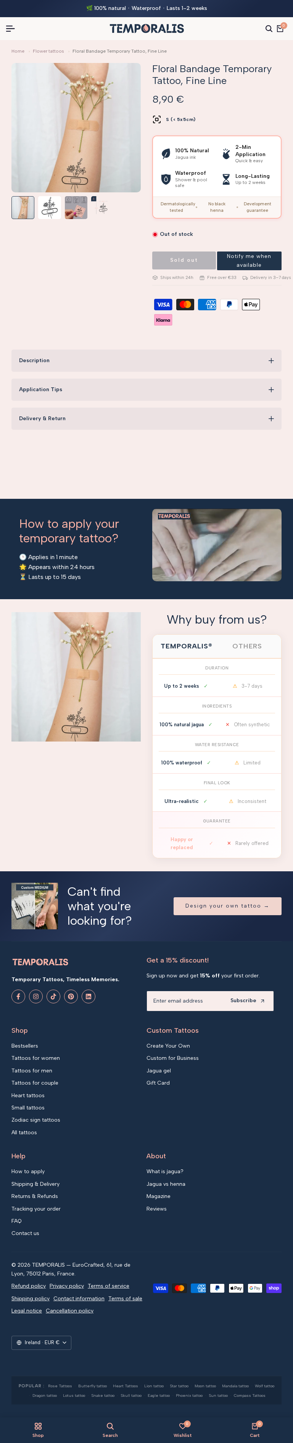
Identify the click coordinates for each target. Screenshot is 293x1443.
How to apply (28, 1171)
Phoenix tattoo (189, 1395)
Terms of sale (125, 1298)
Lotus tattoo (74, 1395)
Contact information (79, 1298)
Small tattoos (28, 1107)
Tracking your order (36, 1209)
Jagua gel (158, 1070)
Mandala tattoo (235, 1385)
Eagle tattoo (159, 1395)
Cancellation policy (69, 1311)
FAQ (16, 1221)
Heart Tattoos (125, 1385)
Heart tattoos (28, 1095)
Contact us (25, 1233)
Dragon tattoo (44, 1395)
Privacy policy (67, 1286)
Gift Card (158, 1083)
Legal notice (26, 1311)
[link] (76, 677)
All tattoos (24, 1132)
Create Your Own (168, 1046)
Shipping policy (30, 1298)
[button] (249, 261)
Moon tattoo (205, 1385)
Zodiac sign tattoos (35, 1120)
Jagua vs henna (165, 1184)
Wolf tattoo (264, 1385)
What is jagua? (165, 1171)
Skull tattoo (131, 1395)
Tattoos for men (31, 1070)
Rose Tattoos (60, 1385)
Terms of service (108, 1286)
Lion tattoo (154, 1385)
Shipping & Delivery (35, 1184)
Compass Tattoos (250, 1395)
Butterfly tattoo (92, 1385)
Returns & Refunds (34, 1196)
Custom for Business (172, 1058)
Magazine (158, 1196)
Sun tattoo (218, 1395)
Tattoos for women (35, 1058)
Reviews (156, 1209)
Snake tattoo (102, 1395)
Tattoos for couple (34, 1083)
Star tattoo (179, 1385)
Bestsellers (24, 1046)
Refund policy (28, 1286)
